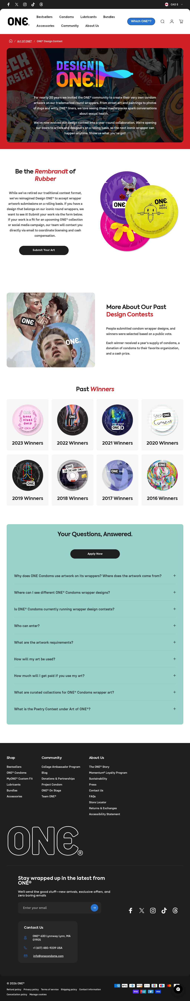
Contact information (90, 989)
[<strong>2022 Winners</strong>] (73, 420)
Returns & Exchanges (103, 808)
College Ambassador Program (61, 767)
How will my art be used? (34, 659)
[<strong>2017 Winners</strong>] (118, 475)
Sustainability (98, 778)
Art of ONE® (24, 41)
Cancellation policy (17, 994)
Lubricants (14, 784)
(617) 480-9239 (46, 948)
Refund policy (14, 989)
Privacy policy (31, 989)
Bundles (12, 790)
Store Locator (97, 802)
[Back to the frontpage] (11, 41)
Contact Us (96, 790)
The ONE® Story (99, 767)
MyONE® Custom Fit (20, 778)
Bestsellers (14, 767)
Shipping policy (69, 989)
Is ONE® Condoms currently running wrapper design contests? (64, 609)
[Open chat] (178, 989)
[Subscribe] (94, 907)
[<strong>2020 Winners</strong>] (162, 420)
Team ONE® (49, 796)
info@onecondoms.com (48, 956)
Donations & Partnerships (58, 778)
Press (92, 784)
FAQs (92, 796)
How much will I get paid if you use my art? (49, 675)
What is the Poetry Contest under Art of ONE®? (52, 709)
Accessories (14, 796)
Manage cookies (38, 994)
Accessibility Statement (104, 814)
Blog (45, 772)
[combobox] (174, 4)
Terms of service (50, 989)
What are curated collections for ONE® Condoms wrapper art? (64, 692)
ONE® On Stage (51, 790)
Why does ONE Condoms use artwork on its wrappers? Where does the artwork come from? (87, 575)
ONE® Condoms (17, 772)
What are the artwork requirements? (43, 642)
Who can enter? (27, 625)
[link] (141, 21)
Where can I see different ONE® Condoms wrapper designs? (62, 592)
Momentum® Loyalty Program (108, 772)
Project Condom (52, 784)
